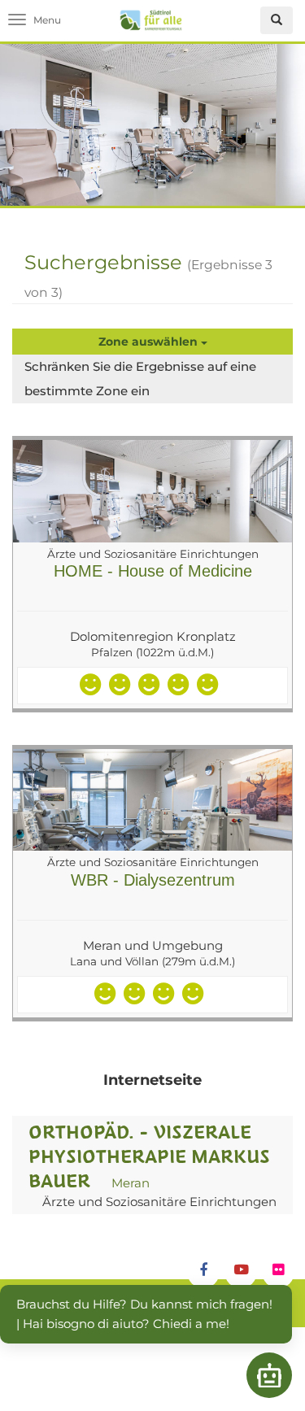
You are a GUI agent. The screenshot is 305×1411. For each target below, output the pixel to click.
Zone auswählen (149, 341)
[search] (276, 20)
